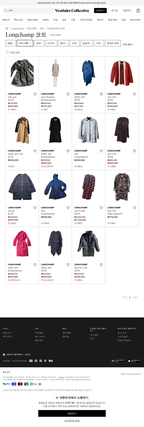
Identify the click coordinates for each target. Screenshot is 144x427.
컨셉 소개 (7, 333)
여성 (55, 19)
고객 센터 (94, 335)
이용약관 (6, 361)
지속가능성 (123, 336)
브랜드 (46, 19)
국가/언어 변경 (72, 420)
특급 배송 (112, 19)
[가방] (77, 20)
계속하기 (72, 413)
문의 (92, 338)
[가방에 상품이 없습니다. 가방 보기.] (138, 10)
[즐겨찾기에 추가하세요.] (35, 94)
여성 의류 (32, 28)
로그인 (114, 10)
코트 (42, 28)
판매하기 (100, 10)
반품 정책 (39, 340)
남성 (64, 19)
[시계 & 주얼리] (95, 20)
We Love (18, 19)
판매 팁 (65, 336)
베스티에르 (135, 19)
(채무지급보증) (66, 390)
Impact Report (124, 340)
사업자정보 (61, 377)
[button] (138, 10)
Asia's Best (32, 19)
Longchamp (17, 28)
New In (6, 19)
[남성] (69, 20)
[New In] (12, 20)
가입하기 (126, 10)
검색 (11, 10)
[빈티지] (106, 20)
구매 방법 (39, 333)
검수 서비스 (40, 336)
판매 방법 (66, 333)
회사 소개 (122, 333)
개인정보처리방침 (19, 361)
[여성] (60, 20)
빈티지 (100, 19)
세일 (124, 19)
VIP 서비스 (7, 336)
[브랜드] (51, 20)
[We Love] (25, 20)
